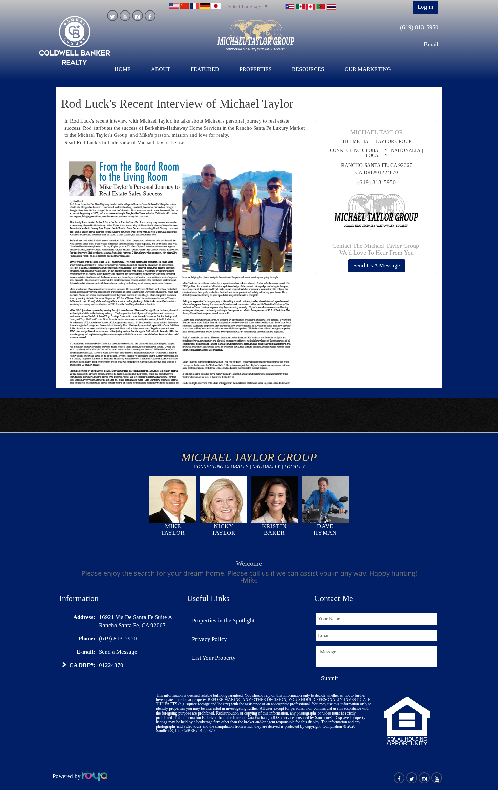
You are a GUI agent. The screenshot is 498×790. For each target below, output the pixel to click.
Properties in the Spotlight (223, 620)
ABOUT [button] (160, 69)
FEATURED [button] (205, 69)
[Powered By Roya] (94, 776)
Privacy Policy (209, 639)
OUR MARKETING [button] (368, 69)
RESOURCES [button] (308, 69)
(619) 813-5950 (419, 27)
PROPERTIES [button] (256, 69)
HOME (123, 69)
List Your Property (214, 658)
